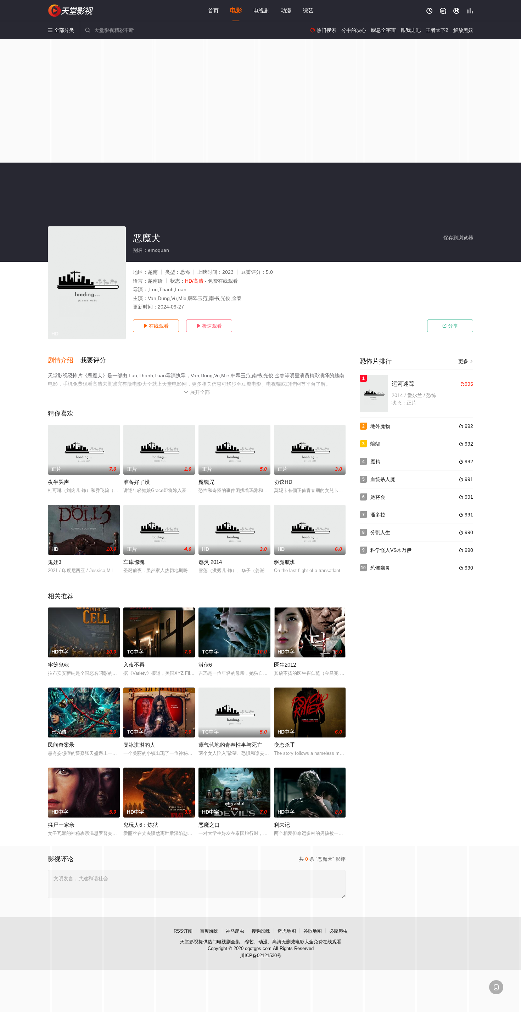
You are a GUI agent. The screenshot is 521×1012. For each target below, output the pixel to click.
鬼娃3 (54, 562)
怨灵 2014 (210, 562)
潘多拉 (377, 515)
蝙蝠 (375, 444)
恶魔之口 (209, 825)
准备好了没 (136, 482)
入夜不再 (134, 665)
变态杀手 (284, 745)
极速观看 (209, 326)
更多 (465, 361)
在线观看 (156, 326)
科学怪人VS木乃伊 (390, 550)
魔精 (375, 461)
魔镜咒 (206, 482)
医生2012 (285, 665)
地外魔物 (380, 426)
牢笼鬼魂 (58, 665)
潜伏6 (205, 665)
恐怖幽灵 (380, 568)
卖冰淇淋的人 (139, 745)
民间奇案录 (61, 745)
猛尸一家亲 (61, 825)
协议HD (283, 482)
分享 (450, 326)
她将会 (377, 497)
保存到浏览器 (458, 238)
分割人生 (380, 532)
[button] (64, 360)
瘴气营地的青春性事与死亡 (230, 745)
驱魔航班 (284, 562)
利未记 (282, 825)
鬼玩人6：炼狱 (140, 825)
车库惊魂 (134, 562)
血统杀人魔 (382, 479)
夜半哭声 (58, 482)
